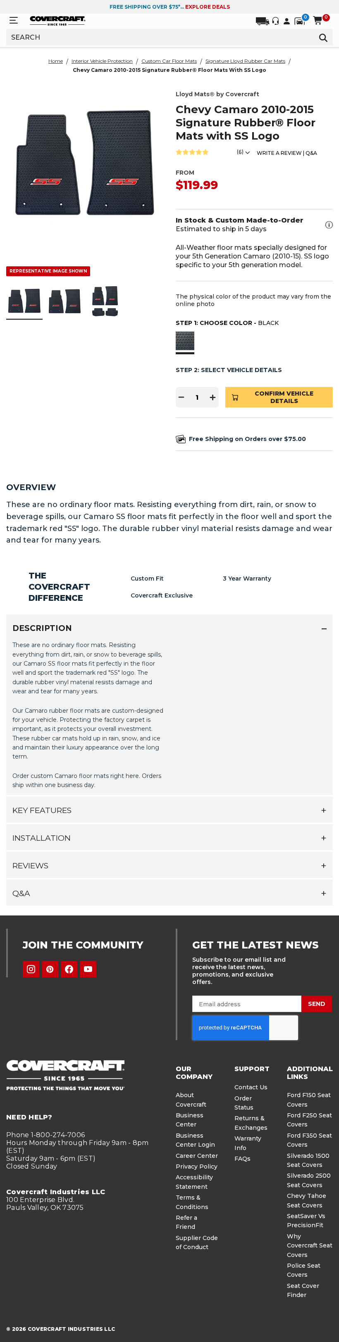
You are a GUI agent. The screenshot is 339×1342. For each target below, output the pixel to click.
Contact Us (250, 1087)
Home (55, 61)
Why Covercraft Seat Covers (309, 1246)
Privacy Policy (196, 1166)
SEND (316, 1004)
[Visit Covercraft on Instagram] (31, 969)
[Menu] (13, 20)
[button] (185, 342)
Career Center (197, 1155)
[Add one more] (213, 397)
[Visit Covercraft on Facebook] (69, 969)
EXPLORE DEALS (207, 7)
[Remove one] (181, 397)
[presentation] (169, 714)
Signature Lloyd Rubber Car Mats (245, 61)
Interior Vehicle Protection (102, 61)
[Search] (323, 37)
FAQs (242, 1158)
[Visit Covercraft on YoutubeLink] (88, 969)
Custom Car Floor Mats (169, 61)
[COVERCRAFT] (57, 20)
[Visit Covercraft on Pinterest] (50, 969)
